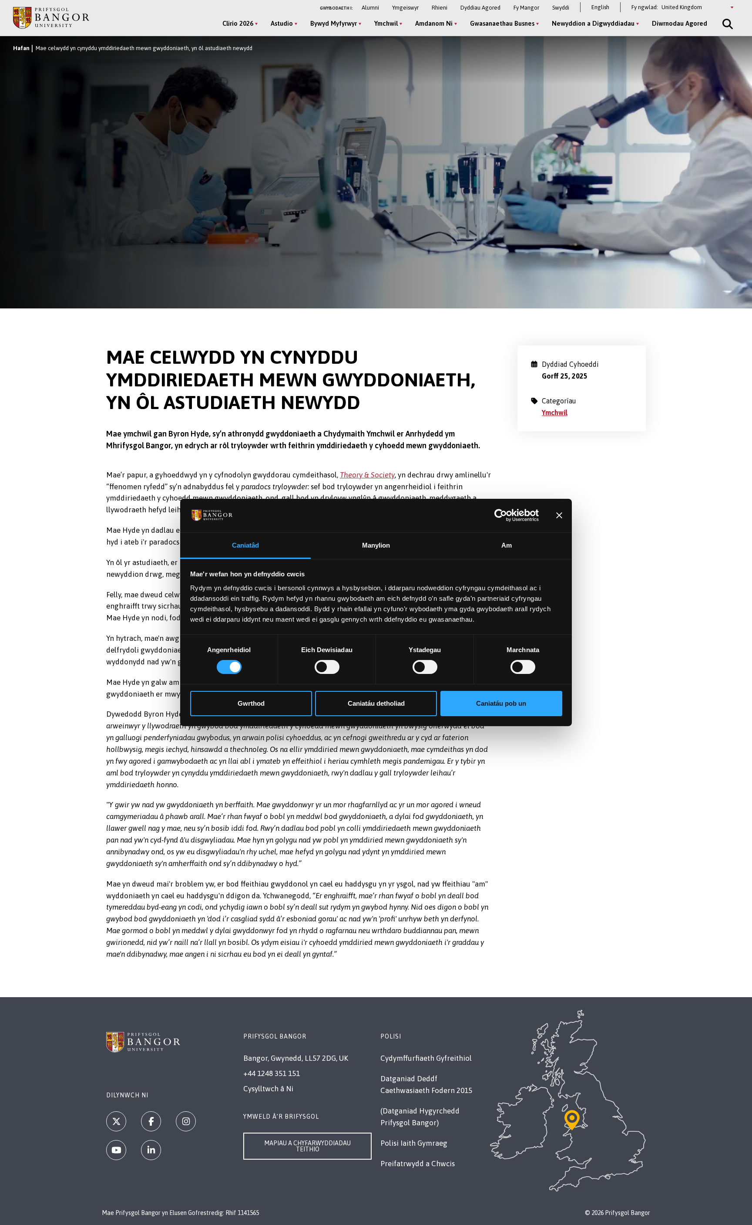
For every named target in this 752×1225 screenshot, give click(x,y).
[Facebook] (151, 1121)
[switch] (327, 667)
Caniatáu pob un (501, 703)
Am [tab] (506, 545)
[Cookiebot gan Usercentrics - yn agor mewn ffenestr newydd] (501, 515)
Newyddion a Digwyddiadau (593, 23)
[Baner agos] (559, 515)
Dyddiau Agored (480, 7)
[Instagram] (186, 1121)
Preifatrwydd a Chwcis (417, 1163)
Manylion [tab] (376, 545)
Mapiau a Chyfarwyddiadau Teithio (307, 1146)
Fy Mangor (526, 7)
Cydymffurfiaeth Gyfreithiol (426, 1058)
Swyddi (560, 7)
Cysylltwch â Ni (268, 1088)
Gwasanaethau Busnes (502, 23)
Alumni (370, 7)
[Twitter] (116, 1121)
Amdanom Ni (434, 23)
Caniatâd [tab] (245, 545)
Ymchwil (386, 23)
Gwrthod (251, 703)
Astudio (282, 23)
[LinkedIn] (151, 1150)
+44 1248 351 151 (271, 1073)
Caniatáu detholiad (376, 703)
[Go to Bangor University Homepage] (51, 17)
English (600, 7)
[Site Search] (727, 24)
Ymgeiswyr (405, 7)
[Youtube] (116, 1150)
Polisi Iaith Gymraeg (413, 1143)
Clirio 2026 (237, 23)
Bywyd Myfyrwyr (333, 23)
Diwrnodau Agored (679, 23)
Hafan (21, 48)
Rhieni (439, 7)
